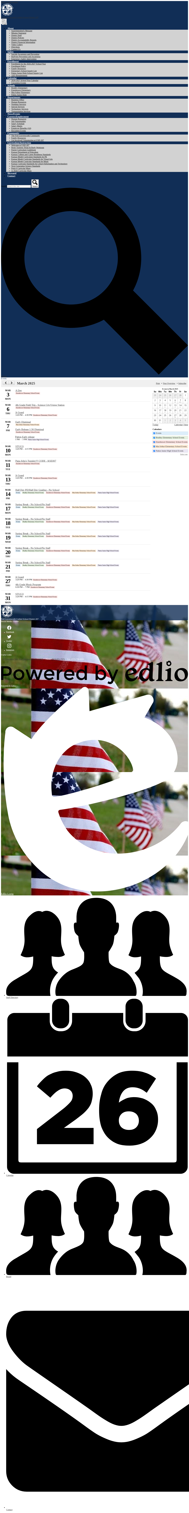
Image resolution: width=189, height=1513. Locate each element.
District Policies (17, 38)
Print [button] (158, 383)
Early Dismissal (23, 422)
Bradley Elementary (19, 88)
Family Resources (18, 68)
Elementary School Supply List (24, 71)
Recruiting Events (18, 131)
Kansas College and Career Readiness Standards (31, 154)
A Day (18, 390)
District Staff (16, 35)
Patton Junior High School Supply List (27, 73)
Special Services (18, 107)
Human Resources (18, 102)
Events (158, 433)
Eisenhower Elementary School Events (171, 442)
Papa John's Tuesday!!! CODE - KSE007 (35, 461)
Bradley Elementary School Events (170, 438)
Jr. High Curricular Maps (21, 171)
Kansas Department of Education (24, 152)
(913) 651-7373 (58, 659)
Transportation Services (20, 111)
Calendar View (181, 424)
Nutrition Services (18, 104)
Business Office (17, 100)
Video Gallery (17, 45)
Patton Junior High (19, 95)
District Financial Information (23, 42)
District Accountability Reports (23, 40)
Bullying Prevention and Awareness (25, 57)
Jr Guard (19, 412)
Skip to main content (9, 2)
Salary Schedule (17, 124)
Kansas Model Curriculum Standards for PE (29, 157)
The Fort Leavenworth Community (25, 136)
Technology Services (19, 109)
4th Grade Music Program (28, 584)
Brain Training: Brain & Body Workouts (27, 147)
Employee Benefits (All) (21, 128)
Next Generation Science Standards (25, 166)
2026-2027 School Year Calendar (24, 80)
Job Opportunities (18, 121)
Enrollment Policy (18, 66)
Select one (184, 454)
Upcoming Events (18, 83)
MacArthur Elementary (20, 92)
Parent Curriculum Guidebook (23, 150)
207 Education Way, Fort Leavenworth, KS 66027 (22, 659)
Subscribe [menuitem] (182, 383)
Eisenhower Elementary (21, 90)
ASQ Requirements (19, 75)
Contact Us (15, 49)
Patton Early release (24, 436)
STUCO (19, 446)
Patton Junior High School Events (169, 451)
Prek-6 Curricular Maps (20, 168)
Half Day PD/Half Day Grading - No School (37, 490)
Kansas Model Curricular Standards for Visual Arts (32, 159)
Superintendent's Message (21, 31)
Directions (15, 47)
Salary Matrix (16, 126)
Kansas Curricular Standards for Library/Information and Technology (39, 164)
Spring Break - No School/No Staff (32, 504)
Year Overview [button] (169, 383)
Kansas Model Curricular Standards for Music (30, 161)
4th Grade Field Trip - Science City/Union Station (40, 405)
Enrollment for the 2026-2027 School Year (28, 64)
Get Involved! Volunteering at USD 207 (27, 140)
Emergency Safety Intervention (24, 59)
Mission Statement (18, 33)
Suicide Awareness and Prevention (25, 54)
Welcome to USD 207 (20, 145)
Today (155, 424)
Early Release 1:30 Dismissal (29, 429)
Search (4, 186)
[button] (10, 28)
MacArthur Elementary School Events (171, 446)
